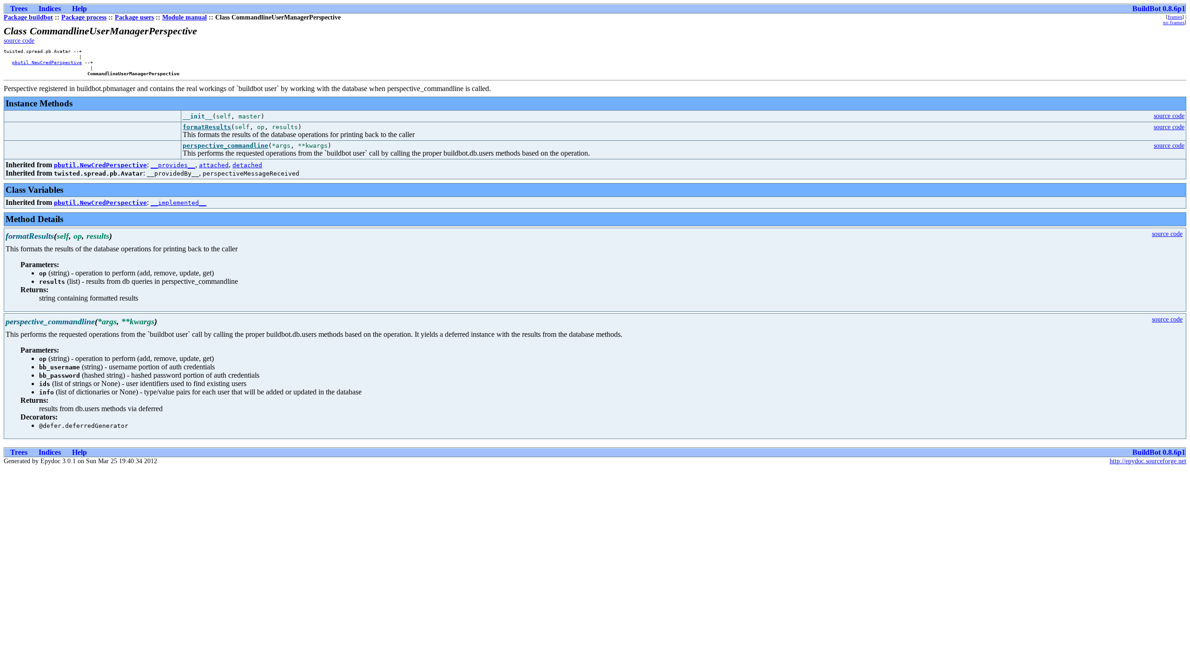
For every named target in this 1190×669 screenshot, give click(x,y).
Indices (50, 9)
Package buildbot (28, 17)
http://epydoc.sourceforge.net (1148, 461)
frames (1175, 17)
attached (214, 165)
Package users (134, 17)
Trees (18, 9)
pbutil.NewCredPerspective (47, 62)
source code (19, 40)
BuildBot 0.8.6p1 (1158, 9)
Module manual (184, 17)
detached (247, 165)
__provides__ (173, 165)
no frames (1173, 22)
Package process (83, 17)
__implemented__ (178, 202)
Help (79, 9)
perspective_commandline (225, 145)
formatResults (207, 127)
